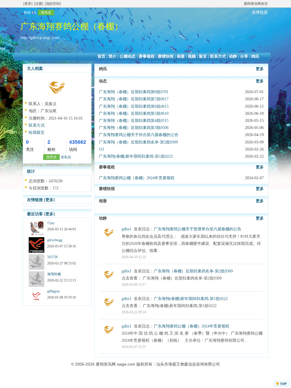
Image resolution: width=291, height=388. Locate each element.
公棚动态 (128, 56)
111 (101, 149)
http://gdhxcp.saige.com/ (40, 38)
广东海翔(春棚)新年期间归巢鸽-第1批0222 (136, 156)
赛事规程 (147, 56)
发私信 (66, 157)
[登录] (27, 4)
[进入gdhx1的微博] (109, 238)
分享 (244, 56)
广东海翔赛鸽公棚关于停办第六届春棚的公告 (138, 135)
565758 (52, 257)
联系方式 (218, 56)
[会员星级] (21, 12)
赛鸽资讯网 (106, 364)
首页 (101, 56)
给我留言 (37, 132)
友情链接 (260, 12)
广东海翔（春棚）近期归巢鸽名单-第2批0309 (138, 142)
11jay (51, 223)
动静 (233, 56)
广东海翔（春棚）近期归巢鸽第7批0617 (134, 99)
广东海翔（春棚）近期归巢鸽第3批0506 (134, 128)
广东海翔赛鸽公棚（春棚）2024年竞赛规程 (136, 178)
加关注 (46, 12)
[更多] (49, 200)
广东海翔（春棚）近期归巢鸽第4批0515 (134, 120)
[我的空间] (53, 4)
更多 (260, 69)
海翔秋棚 (54, 274)
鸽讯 (255, 56)
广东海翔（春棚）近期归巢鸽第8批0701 (134, 92)
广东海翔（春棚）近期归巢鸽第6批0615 (134, 106)
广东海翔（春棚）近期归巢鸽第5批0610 (134, 113)
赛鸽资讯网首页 (256, 4)
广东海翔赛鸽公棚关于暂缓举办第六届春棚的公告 (197, 229)
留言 (203, 56)
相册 (181, 56)
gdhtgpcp (53, 291)
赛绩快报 (166, 56)
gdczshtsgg (54, 240)
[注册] (38, 4)
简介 (113, 56)
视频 (192, 56)
